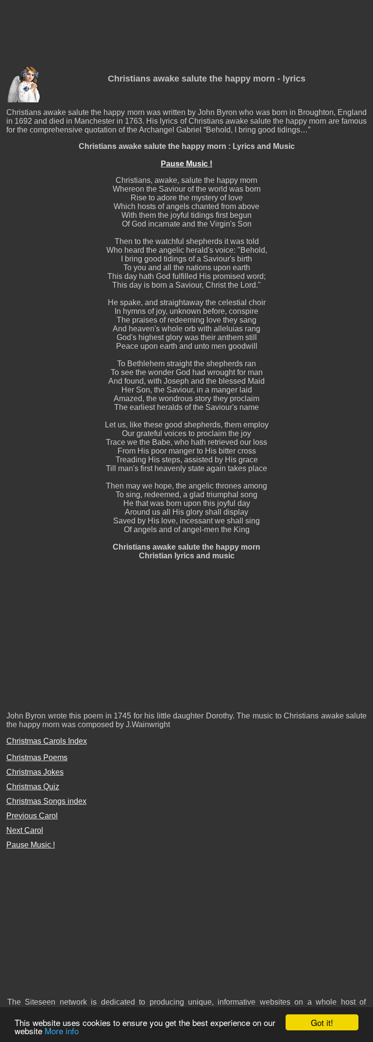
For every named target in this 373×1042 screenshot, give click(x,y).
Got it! (322, 1022)
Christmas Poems (37, 757)
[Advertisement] (186, 34)
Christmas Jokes (35, 772)
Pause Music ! (186, 164)
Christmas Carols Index (46, 741)
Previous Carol (32, 816)
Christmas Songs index (46, 801)
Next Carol (24, 830)
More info (62, 1031)
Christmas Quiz (32, 786)
